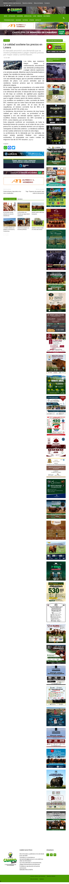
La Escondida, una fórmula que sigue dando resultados (24, 214)
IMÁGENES (18, 20)
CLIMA (34, 16)
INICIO (5, 16)
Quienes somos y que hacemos (12, 3)
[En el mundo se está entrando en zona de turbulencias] (9, 207)
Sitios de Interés (38, 3)
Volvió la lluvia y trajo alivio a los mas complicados (12, 192)
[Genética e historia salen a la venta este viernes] (38, 222)
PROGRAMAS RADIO (9, 20)
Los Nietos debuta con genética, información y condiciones (9, 229)
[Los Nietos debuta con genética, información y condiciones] (9, 222)
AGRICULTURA (28, 16)
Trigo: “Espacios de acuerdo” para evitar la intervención (35, 192)
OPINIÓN (31, 20)
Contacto (47, 3)
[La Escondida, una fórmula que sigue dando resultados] (24, 207)
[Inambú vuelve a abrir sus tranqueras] (38, 207)
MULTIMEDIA (46, 16)
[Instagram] (7, 6)
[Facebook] (4, 6)
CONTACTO (38, 20)
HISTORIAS (25, 20)
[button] (64, 18)
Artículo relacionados (10, 199)
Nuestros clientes (27, 3)
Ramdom (20, 199)
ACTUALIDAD (11, 16)
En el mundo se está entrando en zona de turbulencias (8, 214)
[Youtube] (9, 6)
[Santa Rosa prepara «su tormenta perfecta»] (24, 222)
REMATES (39, 16)
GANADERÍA (20, 16)
